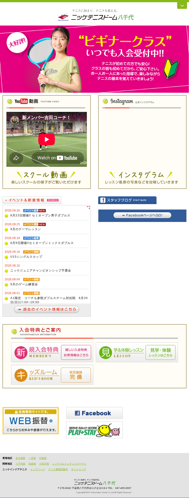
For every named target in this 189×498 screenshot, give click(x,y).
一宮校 (32, 458)
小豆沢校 (44, 463)
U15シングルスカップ (26, 256)
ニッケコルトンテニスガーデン (69, 463)
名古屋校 (20, 458)
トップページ (37, 469)
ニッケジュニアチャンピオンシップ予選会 (40, 270)
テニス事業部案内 (58, 469)
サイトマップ (78, 469)
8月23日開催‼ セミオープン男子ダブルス (40, 215)
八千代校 (20, 463)
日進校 (43, 458)
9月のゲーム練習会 (24, 284)
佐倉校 (32, 463)
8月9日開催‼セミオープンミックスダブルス (42, 243)
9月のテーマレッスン (25, 229)
